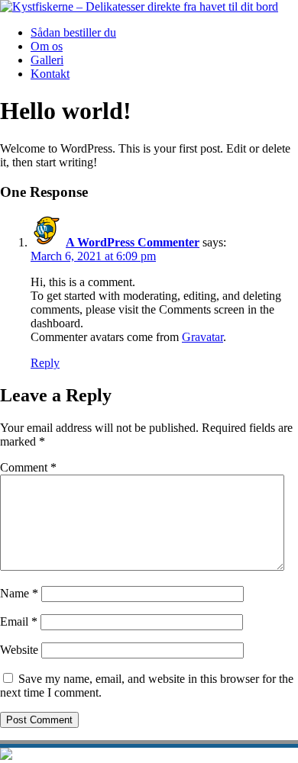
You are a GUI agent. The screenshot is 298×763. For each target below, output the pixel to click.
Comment (28, 467)
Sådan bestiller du (73, 32)
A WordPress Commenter (132, 242)
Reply (45, 362)
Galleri (47, 59)
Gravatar (202, 336)
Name (19, 593)
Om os (47, 46)
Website (19, 649)
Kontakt (50, 73)
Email (18, 621)
